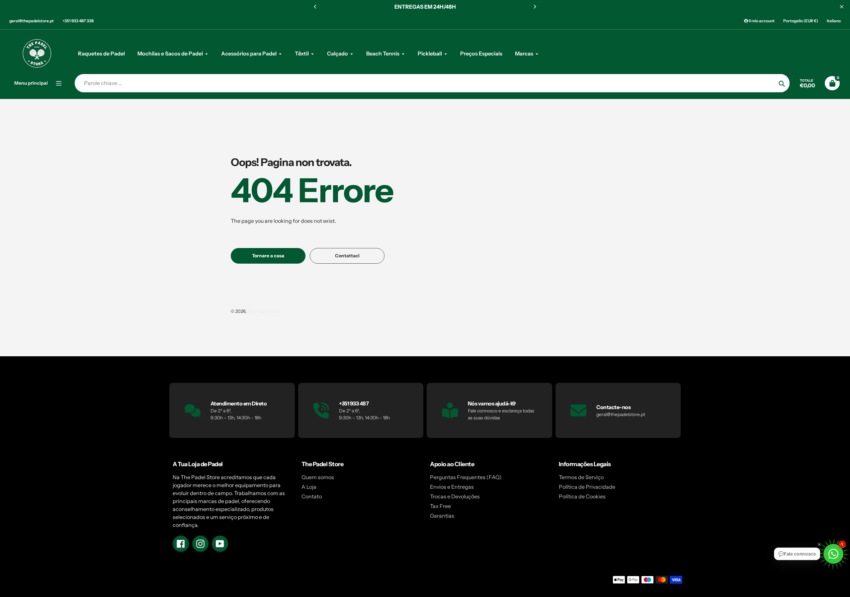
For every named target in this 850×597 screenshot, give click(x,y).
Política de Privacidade (587, 486)
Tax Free (440, 506)
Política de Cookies (582, 496)
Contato (311, 496)
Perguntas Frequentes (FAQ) (466, 477)
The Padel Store (263, 311)
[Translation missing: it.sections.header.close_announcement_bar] (841, 6)
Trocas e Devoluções (455, 496)
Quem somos (317, 477)
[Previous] (315, 6)
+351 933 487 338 (78, 20)
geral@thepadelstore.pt (31, 20)
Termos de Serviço (581, 477)
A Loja (308, 486)
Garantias (442, 515)
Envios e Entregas (452, 486)
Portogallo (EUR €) (800, 20)
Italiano (834, 20)
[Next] (534, 6)
